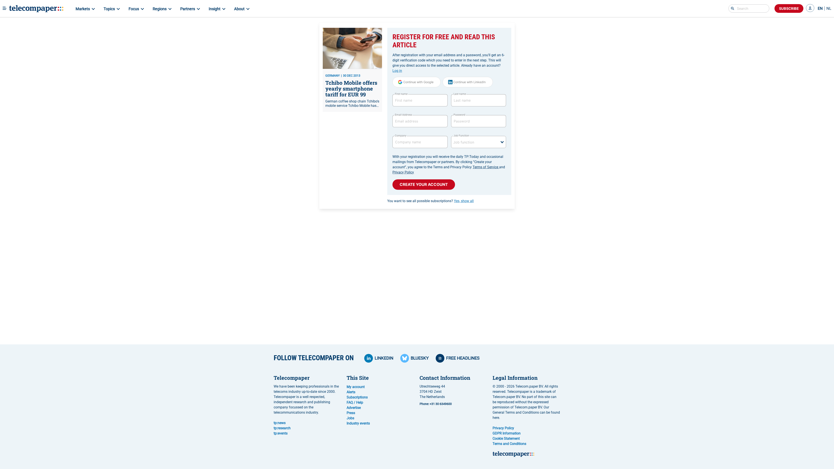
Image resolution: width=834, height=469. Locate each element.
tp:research (282, 428)
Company (400, 135)
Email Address (403, 114)
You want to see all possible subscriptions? (430, 201)
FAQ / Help (355, 402)
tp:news (280, 423)
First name (401, 94)
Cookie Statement (506, 438)
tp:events (281, 433)
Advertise (354, 408)
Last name (459, 94)
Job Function (461, 135)
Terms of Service (486, 167)
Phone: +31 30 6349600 (436, 404)
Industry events (358, 423)
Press (351, 413)
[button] (810, 8)
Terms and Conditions (509, 444)
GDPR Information (507, 433)
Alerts (351, 392)
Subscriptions (357, 397)
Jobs (350, 418)
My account (356, 387)
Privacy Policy (403, 172)
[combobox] (478, 142)
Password (459, 114)
